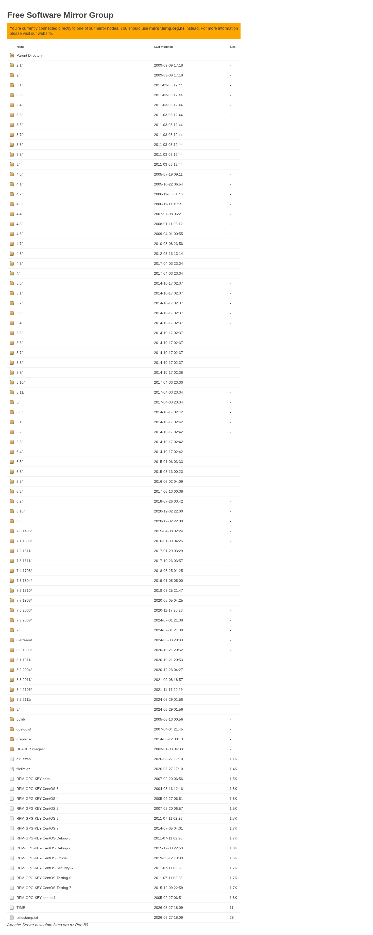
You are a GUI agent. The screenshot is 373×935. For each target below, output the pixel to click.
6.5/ (19, 462)
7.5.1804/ (24, 581)
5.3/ (19, 313)
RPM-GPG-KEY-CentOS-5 (37, 808)
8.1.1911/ (23, 660)
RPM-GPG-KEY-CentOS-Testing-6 (43, 878)
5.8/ (19, 363)
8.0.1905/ (24, 650)
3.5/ (19, 115)
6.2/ (19, 432)
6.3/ (19, 442)
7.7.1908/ (24, 600)
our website (41, 33)
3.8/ (19, 145)
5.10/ (20, 382)
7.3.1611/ (23, 561)
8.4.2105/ (24, 690)
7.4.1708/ (24, 571)
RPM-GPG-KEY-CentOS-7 (37, 828)
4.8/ (19, 254)
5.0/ (19, 283)
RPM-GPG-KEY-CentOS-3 (37, 789)
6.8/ (19, 491)
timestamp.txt (27, 917)
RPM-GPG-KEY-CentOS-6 (37, 818)
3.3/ (19, 95)
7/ (18, 630)
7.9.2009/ (24, 620)
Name (20, 46)
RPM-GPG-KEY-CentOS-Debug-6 (43, 838)
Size (232, 46)
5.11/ (20, 392)
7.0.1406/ (24, 531)
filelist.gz (23, 769)
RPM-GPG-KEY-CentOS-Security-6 (44, 868)
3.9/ (19, 154)
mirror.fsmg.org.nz (166, 28)
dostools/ (23, 729)
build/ (20, 719)
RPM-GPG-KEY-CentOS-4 (37, 799)
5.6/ (19, 343)
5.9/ (19, 372)
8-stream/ (24, 640)
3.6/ (19, 125)
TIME (20, 908)
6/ (18, 521)
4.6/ (19, 234)
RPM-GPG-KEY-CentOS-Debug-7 (43, 848)
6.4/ (19, 452)
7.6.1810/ (24, 590)
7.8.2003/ (24, 610)
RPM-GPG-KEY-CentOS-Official (41, 858)
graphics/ (23, 739)
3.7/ (19, 135)
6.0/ (19, 412)
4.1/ (19, 184)
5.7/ (19, 353)
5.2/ (19, 303)
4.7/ (19, 244)
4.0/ (19, 174)
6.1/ (19, 422)
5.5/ (19, 333)
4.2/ (19, 194)
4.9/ (19, 263)
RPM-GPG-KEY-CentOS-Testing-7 (43, 888)
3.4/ (19, 105)
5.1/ (19, 293)
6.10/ (20, 511)
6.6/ (19, 472)
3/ (18, 164)
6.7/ (19, 481)
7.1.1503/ (24, 541)
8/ (18, 709)
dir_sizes (23, 759)
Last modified (163, 46)
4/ (18, 273)
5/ (18, 402)
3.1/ (19, 85)
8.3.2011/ (23, 680)
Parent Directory (29, 55)
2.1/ (19, 65)
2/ (18, 75)
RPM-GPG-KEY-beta (33, 779)
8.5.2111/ (23, 699)
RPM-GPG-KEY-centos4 (35, 898)
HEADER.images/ (30, 749)
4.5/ (19, 224)
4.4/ (19, 214)
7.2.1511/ (23, 551)
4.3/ (19, 204)
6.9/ (19, 501)
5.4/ (19, 323)
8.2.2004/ (24, 670)
